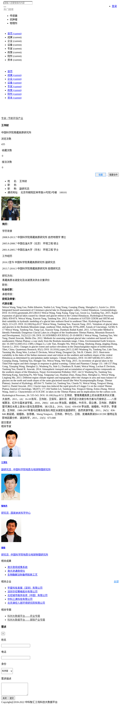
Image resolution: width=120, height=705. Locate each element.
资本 (15, 97)
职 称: (13, 188)
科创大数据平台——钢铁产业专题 (26, 619)
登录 (114, 6)
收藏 (101, 175)
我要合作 (113, 175)
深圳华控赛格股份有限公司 (23, 591)
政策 (15, 90)
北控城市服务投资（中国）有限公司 (28, 595)
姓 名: (13, 181)
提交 (12, 698)
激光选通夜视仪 (16, 571)
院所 (15, 94)
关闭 (4, 698)
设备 (15, 82)
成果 (15, 75)
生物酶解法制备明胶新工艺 (23, 574)
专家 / (4, 118)
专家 (15, 86)
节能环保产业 (15, 118)
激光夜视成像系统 (18, 567)
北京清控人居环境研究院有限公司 (26, 603)
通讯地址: (14, 192)
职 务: (13, 185)
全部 (116, 581)
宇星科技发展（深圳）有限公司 (25, 588)
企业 (15, 79)
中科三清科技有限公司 (20, 599)
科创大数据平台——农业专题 (24, 616)
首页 (15, 33)
